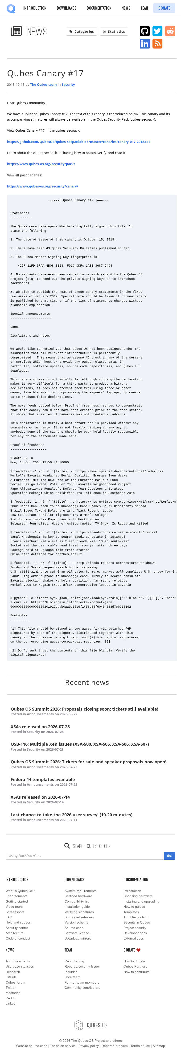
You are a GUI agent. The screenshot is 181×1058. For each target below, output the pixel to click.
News (126, 8)
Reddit (10, 998)
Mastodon (13, 993)
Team (144, 8)
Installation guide (77, 906)
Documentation (99, 8)
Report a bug (74, 961)
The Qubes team (43, 84)
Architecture (15, 933)
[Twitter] (157, 31)
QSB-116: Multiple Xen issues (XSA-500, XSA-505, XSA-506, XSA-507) (80, 746)
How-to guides (134, 906)
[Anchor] (115, 681)
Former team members (82, 982)
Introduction (35, 8)
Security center (17, 928)
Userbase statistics (20, 966)
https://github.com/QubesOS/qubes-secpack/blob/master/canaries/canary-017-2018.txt (78, 141)
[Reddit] (170, 31)
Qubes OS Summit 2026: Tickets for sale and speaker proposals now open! (88, 764)
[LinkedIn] (145, 43)
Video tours (14, 906)
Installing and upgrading (141, 901)
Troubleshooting (135, 917)
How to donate (134, 961)
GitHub (11, 977)
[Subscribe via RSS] (157, 43)
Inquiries (71, 972)
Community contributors (82, 987)
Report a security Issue (82, 966)
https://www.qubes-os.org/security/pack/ (41, 164)
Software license (77, 933)
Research (13, 972)
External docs (133, 938)
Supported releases (79, 917)
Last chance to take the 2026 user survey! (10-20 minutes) (71, 817)
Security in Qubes (136, 922)
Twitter (11, 987)
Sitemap (159, 1046)
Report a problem (115, 1046)
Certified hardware (78, 896)
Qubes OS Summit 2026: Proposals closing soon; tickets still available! (84, 711)
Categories (84, 31)
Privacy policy (88, 1046)
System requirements (80, 891)
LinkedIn (12, 1003)
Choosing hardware (138, 896)
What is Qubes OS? (20, 891)
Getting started (17, 901)
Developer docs (135, 933)
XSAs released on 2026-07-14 (40, 799)
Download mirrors (78, 938)
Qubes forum (15, 982)
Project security (134, 928)
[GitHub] (145, 31)
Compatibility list (77, 901)
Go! (169, 855)
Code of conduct (18, 938)
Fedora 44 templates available (44, 782)
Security (68, 84)
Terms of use (140, 1046)
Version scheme (76, 922)
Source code (74, 928)
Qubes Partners (135, 966)
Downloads (67, 8)
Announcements (18, 961)
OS (97, 1025)
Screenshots (15, 912)
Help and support (18, 922)
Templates (131, 912)
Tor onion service (63, 1046)
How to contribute (136, 972)
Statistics (116, 31)
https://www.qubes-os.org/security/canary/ (42, 186)
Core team (72, 977)
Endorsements (16, 896)
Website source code (31, 1046)
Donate (164, 8)
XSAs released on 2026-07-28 (40, 729)
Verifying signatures (79, 912)
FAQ (9, 917)
